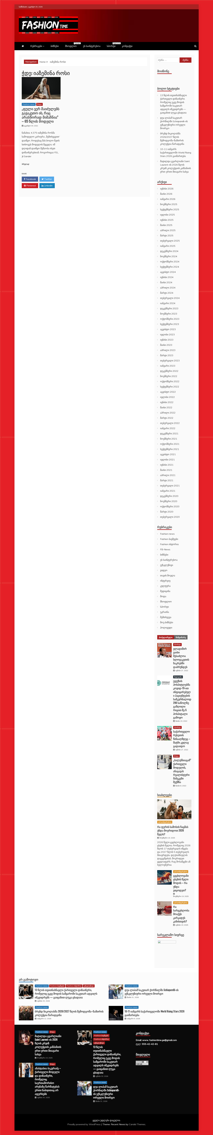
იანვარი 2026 (167, 199)
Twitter (48, 179)
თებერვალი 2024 (170, 298)
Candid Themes (137, 1124)
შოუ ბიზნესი (166, 622)
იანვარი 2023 (167, 365)
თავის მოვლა (167, 575)
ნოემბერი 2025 (168, 204)
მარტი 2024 (166, 292)
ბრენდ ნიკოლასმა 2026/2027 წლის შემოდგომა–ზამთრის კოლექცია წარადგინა (69, 1013)
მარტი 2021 (166, 480)
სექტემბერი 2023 (169, 324)
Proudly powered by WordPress (84, 1124)
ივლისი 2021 (167, 459)
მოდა (39, 104)
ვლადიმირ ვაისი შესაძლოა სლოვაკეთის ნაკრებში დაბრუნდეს (181, 658)
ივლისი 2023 (167, 334)
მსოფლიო (72, 44)
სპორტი (112, 44)
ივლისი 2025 (167, 214)
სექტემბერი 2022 (169, 386)
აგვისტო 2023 (168, 329)
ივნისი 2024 (166, 277)
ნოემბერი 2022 (168, 376)
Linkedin (48, 185)
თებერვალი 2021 (170, 485)
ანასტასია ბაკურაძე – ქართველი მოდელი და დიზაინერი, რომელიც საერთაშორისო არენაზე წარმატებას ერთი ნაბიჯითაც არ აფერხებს (48, 1080)
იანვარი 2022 (167, 428)
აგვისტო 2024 (168, 272)
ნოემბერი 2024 (168, 256)
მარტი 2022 (166, 417)
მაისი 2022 (166, 407)
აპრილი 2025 (167, 230)
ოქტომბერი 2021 (169, 443)
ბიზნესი (55, 46)
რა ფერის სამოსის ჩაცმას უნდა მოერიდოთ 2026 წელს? (172, 830)
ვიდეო (163, 570)
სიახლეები (164, 795)
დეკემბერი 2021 (169, 433)
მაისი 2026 (166, 193)
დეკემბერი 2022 (169, 371)
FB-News (165, 549)
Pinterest (31, 185)
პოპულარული (165, 637)
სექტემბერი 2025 (169, 209)
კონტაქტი (127, 46)
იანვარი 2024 (167, 303)
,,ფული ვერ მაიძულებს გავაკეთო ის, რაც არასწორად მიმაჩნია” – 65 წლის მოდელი (40, 115)
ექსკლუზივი (166, 565)
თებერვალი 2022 (170, 423)
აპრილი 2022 (167, 412)
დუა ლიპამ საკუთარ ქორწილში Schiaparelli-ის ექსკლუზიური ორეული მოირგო (152, 991)
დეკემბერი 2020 (169, 496)
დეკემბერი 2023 (169, 308)
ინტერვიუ (165, 580)
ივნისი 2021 (166, 464)
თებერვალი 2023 (170, 360)
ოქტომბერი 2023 (169, 318)
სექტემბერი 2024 (169, 266)
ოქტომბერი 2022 (169, 381)
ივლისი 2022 (167, 397)
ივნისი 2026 (166, 188)
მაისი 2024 (166, 282)
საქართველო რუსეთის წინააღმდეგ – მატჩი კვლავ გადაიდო (181, 738)
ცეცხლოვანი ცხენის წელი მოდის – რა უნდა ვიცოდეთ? (181, 883)
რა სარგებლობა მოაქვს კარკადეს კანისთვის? (181, 914)
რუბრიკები (36, 46)
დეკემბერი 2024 (169, 251)
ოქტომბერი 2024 (169, 261)
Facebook (30, 179)
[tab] (165, 637)
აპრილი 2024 (167, 287)
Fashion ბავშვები (169, 539)
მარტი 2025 (166, 235)
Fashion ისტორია (169, 544)
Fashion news (29, 104)
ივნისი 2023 (166, 339)
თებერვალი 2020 (170, 516)
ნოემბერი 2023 (168, 313)
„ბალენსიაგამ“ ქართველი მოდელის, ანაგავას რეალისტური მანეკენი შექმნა (182, 771)
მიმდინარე (181, 637)
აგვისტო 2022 (168, 391)
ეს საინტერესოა (91, 46)
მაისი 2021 (166, 470)
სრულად (25, 164)
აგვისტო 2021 (168, 454)
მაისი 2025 (166, 225)
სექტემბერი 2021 (169, 449)
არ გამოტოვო (28, 979)
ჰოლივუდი (166, 627)
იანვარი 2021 (167, 490)
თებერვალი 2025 (170, 240)
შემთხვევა (165, 617)
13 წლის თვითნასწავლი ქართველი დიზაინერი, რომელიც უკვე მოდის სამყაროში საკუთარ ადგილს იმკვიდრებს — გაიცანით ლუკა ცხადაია (66, 993)
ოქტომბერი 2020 (169, 506)
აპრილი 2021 (167, 475)
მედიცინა (165, 591)
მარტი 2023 (166, 355)
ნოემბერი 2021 (168, 438)
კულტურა (165, 585)
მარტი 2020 (166, 511)
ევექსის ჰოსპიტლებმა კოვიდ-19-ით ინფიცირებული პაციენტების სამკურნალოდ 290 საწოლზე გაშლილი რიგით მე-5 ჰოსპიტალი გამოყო (182, 699)
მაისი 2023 (166, 344)
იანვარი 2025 (167, 245)
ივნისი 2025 (166, 219)
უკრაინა (164, 611)
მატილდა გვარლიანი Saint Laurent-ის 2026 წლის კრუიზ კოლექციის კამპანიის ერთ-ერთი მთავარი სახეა (48, 1045)
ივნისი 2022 (166, 402)
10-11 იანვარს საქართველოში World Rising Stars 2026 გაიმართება (175, 152)
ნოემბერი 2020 (168, 501)
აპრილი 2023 (167, 350)
